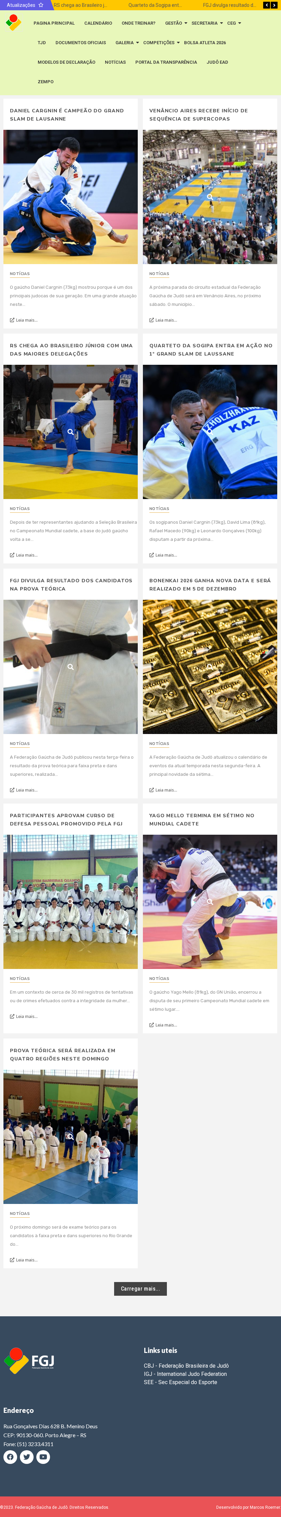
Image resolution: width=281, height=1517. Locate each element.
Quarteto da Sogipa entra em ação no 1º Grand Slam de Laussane (211, 350)
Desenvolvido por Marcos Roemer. (248, 1507)
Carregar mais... (140, 1288)
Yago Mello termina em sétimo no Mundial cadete (202, 819)
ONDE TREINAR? (139, 23)
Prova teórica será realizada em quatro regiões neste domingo (62, 1054)
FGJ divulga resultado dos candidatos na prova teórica (71, 584)
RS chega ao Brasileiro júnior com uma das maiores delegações (71, 350)
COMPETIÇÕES (158, 42)
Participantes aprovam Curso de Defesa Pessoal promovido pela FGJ (66, 819)
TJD (42, 42)
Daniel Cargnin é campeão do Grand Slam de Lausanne (67, 115)
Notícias (20, 273)
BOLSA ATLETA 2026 (205, 42)
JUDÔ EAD (217, 62)
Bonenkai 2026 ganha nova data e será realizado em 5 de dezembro (210, 584)
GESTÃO (173, 23)
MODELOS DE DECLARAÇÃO (66, 62)
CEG (231, 23)
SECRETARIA (205, 23)
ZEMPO (45, 81)
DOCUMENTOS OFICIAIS (81, 42)
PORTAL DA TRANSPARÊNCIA (166, 62)
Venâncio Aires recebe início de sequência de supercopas (198, 115)
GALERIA (124, 42)
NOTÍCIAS (115, 62)
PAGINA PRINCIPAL (54, 23)
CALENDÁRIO (98, 23)
